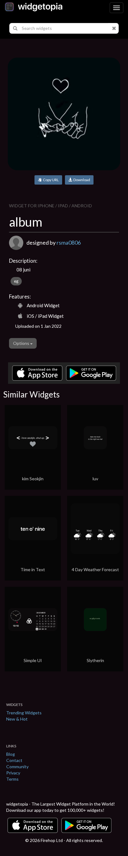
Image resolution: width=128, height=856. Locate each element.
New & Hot (17, 719)
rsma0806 (69, 242)
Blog (10, 754)
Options (21, 343)
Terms (12, 779)
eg (16, 281)
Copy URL (50, 179)
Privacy (13, 772)
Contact (14, 760)
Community (17, 766)
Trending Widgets (24, 712)
